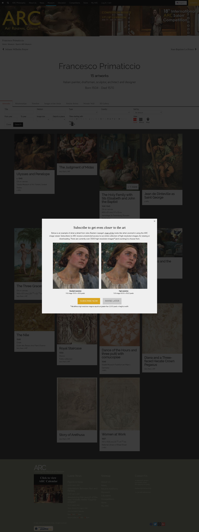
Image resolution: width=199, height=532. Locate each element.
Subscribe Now (89, 301)
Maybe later (112, 301)
